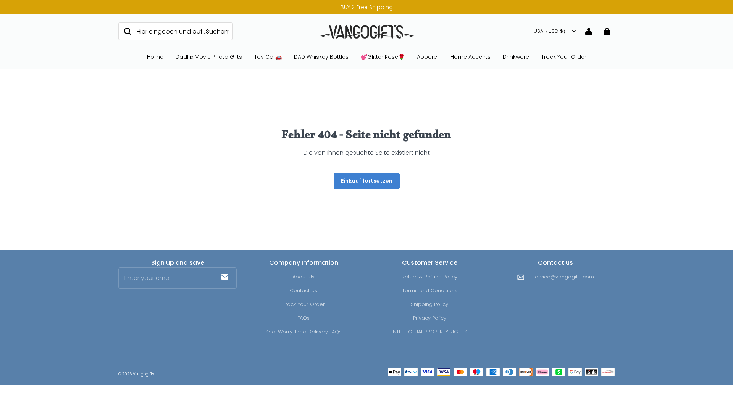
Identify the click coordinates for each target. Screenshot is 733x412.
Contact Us (303, 290)
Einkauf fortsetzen (366, 181)
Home (155, 57)
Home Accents (470, 57)
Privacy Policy (429, 318)
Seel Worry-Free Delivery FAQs (303, 331)
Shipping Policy (429, 304)
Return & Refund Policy (429, 276)
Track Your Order (563, 57)
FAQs (303, 318)
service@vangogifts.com (563, 276)
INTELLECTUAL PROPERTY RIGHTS (429, 331)
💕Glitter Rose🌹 (383, 57)
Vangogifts (143, 374)
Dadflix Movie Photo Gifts (209, 57)
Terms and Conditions (429, 290)
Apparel (427, 57)
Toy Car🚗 (268, 57)
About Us (303, 276)
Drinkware (516, 57)
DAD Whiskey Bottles (321, 57)
